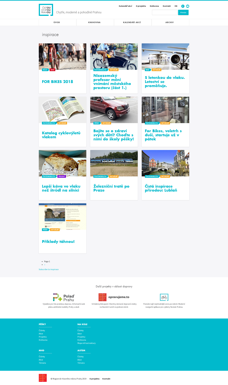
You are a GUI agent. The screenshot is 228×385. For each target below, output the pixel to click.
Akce (41, 333)
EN (176, 6)
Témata (42, 363)
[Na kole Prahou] (164, 297)
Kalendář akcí (125, 6)
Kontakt (167, 6)
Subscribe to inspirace (49, 269)
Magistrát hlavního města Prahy (67, 378)
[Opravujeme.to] (114, 297)
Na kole (82, 324)
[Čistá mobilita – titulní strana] (46, 9)
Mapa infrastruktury (86, 343)
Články (42, 330)
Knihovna (154, 6)
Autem (81, 350)
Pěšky (42, 324)
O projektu (141, 6)
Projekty (43, 336)
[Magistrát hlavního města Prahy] (43, 378)
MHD (41, 350)
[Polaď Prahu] (64, 297)
